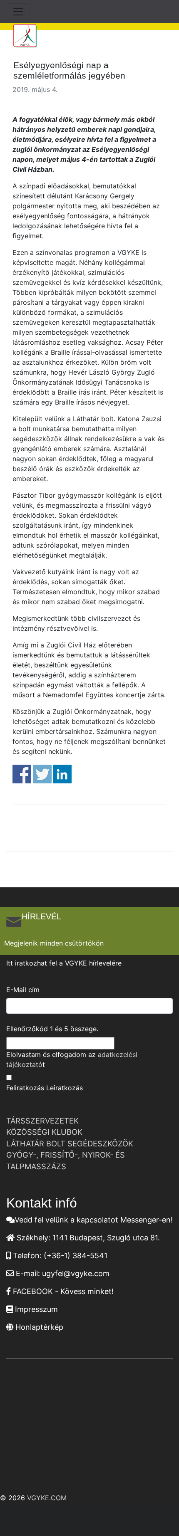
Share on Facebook (21, 774)
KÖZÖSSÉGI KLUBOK (44, 1131)
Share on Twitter (42, 774)
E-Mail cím (23, 989)
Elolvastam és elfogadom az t (71, 1059)
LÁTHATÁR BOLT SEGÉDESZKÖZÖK (69, 1143)
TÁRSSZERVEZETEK (42, 1120)
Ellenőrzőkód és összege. (52, 1029)
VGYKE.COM (47, 1498)
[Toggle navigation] (18, 11)
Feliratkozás (25, 1088)
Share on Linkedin (62, 774)
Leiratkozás (64, 1088)
